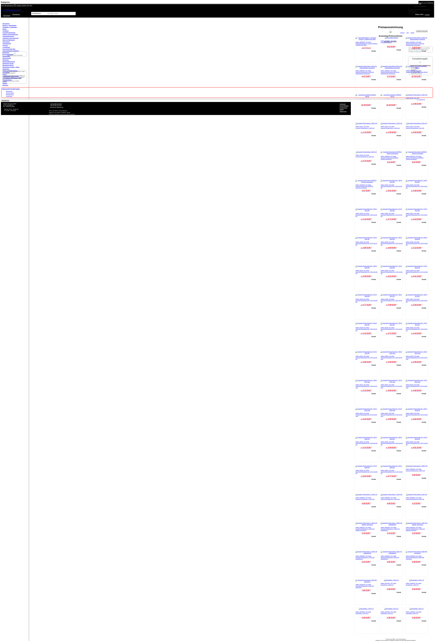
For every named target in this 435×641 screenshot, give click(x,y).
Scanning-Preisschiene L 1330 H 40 (390, 128)
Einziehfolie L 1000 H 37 (387, 584)
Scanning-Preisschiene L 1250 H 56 (365, 499)
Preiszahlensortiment (386, 42)
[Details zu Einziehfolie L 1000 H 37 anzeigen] (391, 580)
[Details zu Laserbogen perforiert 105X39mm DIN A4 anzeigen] (416, 68)
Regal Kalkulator (344, 105)
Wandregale (9, 91)
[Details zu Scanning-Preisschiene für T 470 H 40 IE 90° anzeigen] (416, 210)
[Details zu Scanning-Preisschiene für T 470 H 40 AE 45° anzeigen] (366, 467)
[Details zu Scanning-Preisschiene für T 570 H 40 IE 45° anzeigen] (366, 353)
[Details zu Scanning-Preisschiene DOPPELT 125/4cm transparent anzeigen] (416, 153)
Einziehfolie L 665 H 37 (412, 613)
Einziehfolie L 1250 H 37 (412, 584)
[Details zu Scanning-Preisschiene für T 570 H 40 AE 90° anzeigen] (366, 296)
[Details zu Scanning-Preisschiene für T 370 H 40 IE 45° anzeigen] (391, 324)
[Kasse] (430, 14)
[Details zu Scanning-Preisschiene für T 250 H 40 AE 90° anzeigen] (416, 239)
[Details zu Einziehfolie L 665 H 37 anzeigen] (416, 608)
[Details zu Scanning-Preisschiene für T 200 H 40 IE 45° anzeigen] (391, 296)
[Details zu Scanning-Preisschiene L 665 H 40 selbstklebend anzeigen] (391, 553)
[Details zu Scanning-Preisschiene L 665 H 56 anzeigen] (416, 494)
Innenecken (9, 96)
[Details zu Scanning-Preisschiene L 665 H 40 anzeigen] (366, 152)
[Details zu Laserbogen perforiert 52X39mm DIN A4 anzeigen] (366, 96)
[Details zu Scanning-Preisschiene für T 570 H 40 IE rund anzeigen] (366, 410)
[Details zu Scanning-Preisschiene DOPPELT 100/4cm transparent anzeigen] (391, 153)
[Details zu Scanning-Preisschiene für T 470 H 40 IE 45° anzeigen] (416, 324)
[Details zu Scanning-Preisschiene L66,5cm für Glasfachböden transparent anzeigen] (391, 68)
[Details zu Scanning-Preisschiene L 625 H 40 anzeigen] (416, 123)
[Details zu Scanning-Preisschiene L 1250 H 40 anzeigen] (366, 123)
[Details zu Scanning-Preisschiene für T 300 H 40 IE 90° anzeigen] (366, 210)
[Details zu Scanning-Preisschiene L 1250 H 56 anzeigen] (366, 494)
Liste (407, 32)
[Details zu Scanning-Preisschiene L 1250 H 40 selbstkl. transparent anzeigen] (416, 524)
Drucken (402, 32)
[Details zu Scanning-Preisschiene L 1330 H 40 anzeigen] (391, 123)
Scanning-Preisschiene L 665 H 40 (365, 156)
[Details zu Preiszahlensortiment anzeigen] (391, 37)
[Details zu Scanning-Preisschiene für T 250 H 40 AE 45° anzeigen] (366, 439)
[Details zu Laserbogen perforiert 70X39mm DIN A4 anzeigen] (391, 96)
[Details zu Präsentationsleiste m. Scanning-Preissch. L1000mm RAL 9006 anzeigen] (366, 39)
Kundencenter (343, 107)
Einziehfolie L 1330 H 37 (362, 613)
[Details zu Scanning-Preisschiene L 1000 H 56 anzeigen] (416, 466)
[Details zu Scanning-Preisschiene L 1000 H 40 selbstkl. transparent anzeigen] (366, 524)
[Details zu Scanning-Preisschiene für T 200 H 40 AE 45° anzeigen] (416, 410)
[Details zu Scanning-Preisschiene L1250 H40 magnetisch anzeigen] (366, 581)
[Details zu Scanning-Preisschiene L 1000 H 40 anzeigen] (416, 95)
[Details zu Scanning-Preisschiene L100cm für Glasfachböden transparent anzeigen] (416, 39)
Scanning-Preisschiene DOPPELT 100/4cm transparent (389, 158)
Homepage (343, 104)
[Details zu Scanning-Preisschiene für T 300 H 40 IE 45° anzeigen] (366, 324)
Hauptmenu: (5, 100)
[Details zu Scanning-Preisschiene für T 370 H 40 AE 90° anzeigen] (391, 267)
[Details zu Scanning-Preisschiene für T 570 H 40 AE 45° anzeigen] (391, 467)
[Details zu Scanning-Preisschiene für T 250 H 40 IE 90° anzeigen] (416, 182)
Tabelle (412, 32)
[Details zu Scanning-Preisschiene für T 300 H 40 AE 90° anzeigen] (366, 267)
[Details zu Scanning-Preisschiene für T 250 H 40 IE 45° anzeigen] (416, 296)
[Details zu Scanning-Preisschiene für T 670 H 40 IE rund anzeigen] (391, 410)
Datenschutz (343, 111)
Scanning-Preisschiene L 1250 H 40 (365, 128)
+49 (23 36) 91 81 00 (56, 104)
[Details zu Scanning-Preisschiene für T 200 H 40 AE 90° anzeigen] (391, 239)
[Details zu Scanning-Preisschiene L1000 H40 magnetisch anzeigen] (416, 553)
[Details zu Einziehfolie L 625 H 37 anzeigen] (391, 608)
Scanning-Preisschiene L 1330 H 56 (390, 499)
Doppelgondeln (10, 92)
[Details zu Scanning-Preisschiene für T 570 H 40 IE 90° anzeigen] (366, 239)
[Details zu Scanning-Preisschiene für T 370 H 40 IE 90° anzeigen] (391, 210)
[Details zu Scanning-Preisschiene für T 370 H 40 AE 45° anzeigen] (416, 439)
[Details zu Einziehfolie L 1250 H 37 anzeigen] (416, 580)
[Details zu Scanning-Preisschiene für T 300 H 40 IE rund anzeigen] (366, 382)
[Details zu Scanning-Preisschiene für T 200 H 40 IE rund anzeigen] (391, 353)
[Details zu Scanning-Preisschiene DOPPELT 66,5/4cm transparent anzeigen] (366, 182)
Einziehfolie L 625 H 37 (387, 613)
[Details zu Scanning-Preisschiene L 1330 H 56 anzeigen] (391, 494)
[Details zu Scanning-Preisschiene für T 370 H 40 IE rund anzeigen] (391, 382)
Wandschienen (10, 94)
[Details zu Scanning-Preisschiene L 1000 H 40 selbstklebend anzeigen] (391, 524)
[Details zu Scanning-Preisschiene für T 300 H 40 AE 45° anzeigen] (391, 439)
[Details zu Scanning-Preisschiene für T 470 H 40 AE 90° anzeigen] (416, 267)
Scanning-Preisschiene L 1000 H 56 (415, 470)
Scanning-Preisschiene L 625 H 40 (415, 128)
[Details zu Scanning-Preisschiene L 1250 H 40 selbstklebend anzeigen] (366, 553)
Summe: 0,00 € (419, 14)
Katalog (342, 109)
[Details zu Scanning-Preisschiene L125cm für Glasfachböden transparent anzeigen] (366, 68)
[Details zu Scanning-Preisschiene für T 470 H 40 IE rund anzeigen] (416, 382)
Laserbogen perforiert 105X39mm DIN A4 (417, 72)
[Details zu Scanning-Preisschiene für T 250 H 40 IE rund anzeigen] (416, 353)
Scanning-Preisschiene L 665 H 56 (415, 499)
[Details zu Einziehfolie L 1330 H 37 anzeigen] (366, 608)
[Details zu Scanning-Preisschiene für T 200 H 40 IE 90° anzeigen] (391, 182)
